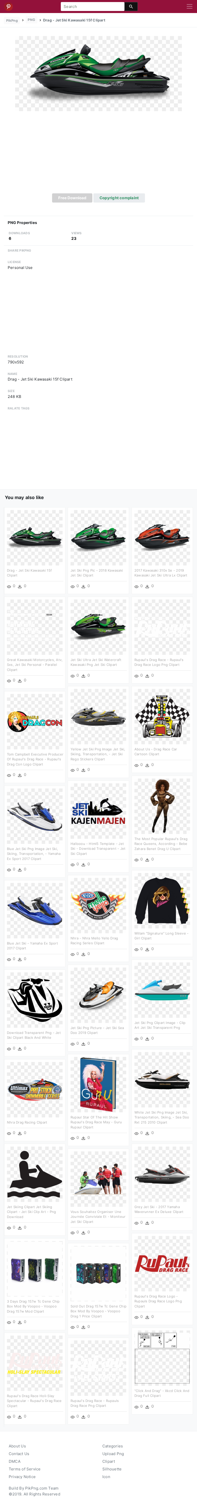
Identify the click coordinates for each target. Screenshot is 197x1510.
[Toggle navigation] (189, 6)
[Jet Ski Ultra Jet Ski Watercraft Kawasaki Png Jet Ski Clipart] (98, 626)
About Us (17, 1446)
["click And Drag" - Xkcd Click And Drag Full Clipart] (162, 1357)
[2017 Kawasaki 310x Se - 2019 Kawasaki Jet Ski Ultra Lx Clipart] (162, 537)
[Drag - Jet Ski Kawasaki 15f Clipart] (98, 73)
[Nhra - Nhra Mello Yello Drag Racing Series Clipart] (98, 905)
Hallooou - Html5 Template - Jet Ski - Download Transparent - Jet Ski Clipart (98, 849)
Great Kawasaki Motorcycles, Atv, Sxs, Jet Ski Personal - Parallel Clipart (35, 665)
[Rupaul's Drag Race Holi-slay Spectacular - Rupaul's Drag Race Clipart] (35, 1362)
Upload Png (113, 1453)
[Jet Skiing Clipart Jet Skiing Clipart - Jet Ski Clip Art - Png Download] (35, 1173)
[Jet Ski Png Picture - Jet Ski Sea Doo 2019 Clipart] (98, 994)
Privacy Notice (22, 1476)
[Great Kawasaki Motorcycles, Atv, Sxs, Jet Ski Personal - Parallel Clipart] (35, 626)
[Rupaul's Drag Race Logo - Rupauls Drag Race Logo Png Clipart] (162, 1263)
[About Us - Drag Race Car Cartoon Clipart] (162, 716)
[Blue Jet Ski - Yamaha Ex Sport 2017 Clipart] (35, 910)
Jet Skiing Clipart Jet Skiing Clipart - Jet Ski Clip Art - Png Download (31, 1212)
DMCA (15, 1461)
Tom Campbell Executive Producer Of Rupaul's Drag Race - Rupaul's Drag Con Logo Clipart (35, 759)
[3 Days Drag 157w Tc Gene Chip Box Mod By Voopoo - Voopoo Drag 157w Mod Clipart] (35, 1268)
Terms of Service (25, 1469)
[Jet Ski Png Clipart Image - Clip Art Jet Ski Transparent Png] (162, 989)
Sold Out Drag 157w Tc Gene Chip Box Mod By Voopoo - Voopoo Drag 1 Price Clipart (98, 1311)
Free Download (72, 197)
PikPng (12, 20)
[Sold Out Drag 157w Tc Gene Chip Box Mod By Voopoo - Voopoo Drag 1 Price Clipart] (98, 1273)
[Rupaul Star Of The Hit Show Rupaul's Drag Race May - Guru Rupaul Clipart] (98, 1084)
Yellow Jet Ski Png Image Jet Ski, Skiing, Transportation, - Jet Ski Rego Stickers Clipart (98, 754)
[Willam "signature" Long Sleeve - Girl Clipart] (162, 900)
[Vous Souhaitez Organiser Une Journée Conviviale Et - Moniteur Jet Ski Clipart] (98, 1178)
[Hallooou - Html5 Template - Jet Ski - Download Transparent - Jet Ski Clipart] (98, 810)
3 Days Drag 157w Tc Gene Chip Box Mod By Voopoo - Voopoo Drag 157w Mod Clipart (33, 1306)
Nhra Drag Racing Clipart (27, 1122)
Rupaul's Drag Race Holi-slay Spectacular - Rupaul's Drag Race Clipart (34, 1401)
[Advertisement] (98, 155)
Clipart (108, 1461)
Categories (112, 1446)
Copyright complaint (119, 197)
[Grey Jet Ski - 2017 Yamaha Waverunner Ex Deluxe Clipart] (162, 1173)
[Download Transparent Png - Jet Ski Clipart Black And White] (35, 999)
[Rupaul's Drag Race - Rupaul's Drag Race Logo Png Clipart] (162, 626)
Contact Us (19, 1453)
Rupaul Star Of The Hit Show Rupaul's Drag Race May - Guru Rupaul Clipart (96, 1122)
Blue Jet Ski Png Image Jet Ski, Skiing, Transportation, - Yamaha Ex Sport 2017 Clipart (34, 854)
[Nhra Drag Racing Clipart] (35, 1089)
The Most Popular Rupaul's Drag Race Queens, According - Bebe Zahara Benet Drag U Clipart (161, 844)
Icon (106, 1476)
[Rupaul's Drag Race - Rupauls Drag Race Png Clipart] (98, 1367)
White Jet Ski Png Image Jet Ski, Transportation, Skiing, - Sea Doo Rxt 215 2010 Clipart (161, 1117)
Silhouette (112, 1469)
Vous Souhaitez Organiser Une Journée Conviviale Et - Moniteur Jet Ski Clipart (98, 1217)
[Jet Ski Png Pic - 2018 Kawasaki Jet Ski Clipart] (98, 537)
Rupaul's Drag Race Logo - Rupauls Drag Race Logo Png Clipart (158, 1301)
